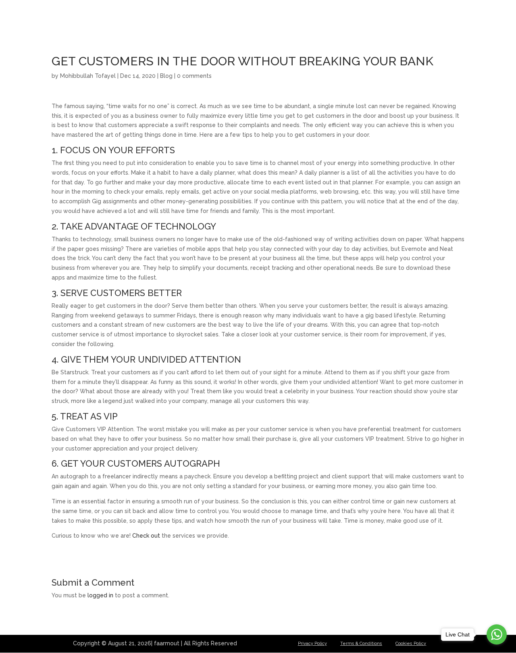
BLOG (414, 16)
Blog (166, 76)
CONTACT (448, 16)
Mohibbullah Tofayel (88, 76)
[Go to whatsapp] (497, 634)
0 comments (194, 76)
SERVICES (379, 16)
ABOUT (342, 16)
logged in (100, 595)
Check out (146, 535)
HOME (311, 16)
